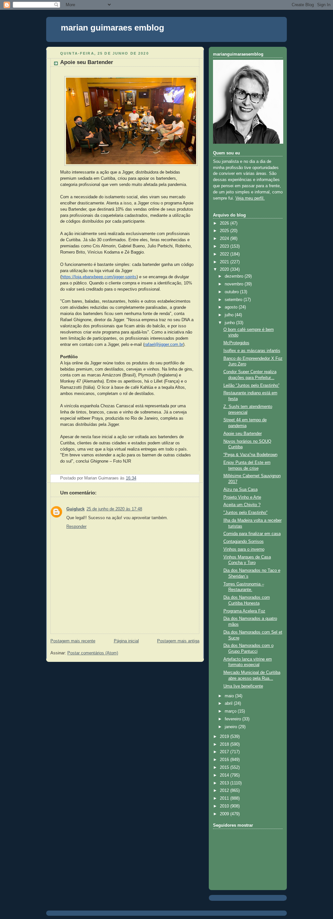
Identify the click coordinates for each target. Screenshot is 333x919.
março (231, 711)
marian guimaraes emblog (112, 28)
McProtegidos (236, 343)
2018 (225, 744)
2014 (225, 775)
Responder (76, 526)
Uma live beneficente (243, 686)
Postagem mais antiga (178, 641)
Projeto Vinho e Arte (242, 497)
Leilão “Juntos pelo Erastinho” (251, 385)
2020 (225, 269)
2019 (225, 736)
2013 (225, 783)
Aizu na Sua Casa (240, 489)
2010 (225, 806)
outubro (232, 292)
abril (229, 703)
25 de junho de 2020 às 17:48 (114, 509)
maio (230, 696)
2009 (225, 814)
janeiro (231, 727)
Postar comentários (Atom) (92, 653)
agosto (232, 307)
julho (230, 315)
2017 (225, 752)
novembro (235, 284)
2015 (225, 767)
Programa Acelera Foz (244, 611)
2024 (225, 238)
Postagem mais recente (72, 641)
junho (230, 323)
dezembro (235, 276)
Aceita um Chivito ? (241, 505)
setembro (234, 299)
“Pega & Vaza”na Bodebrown (250, 455)
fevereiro (233, 719)
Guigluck (75, 509)
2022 (225, 254)
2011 (225, 798)
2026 (225, 223)
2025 (225, 231)
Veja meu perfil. (250, 198)
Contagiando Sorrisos (243, 541)
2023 (225, 246)
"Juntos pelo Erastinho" (245, 512)
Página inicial (126, 641)
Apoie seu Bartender (86, 62)
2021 (225, 262)
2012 (225, 790)
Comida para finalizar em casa (252, 534)
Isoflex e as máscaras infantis (251, 350)
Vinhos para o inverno (243, 549)
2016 (225, 759)
